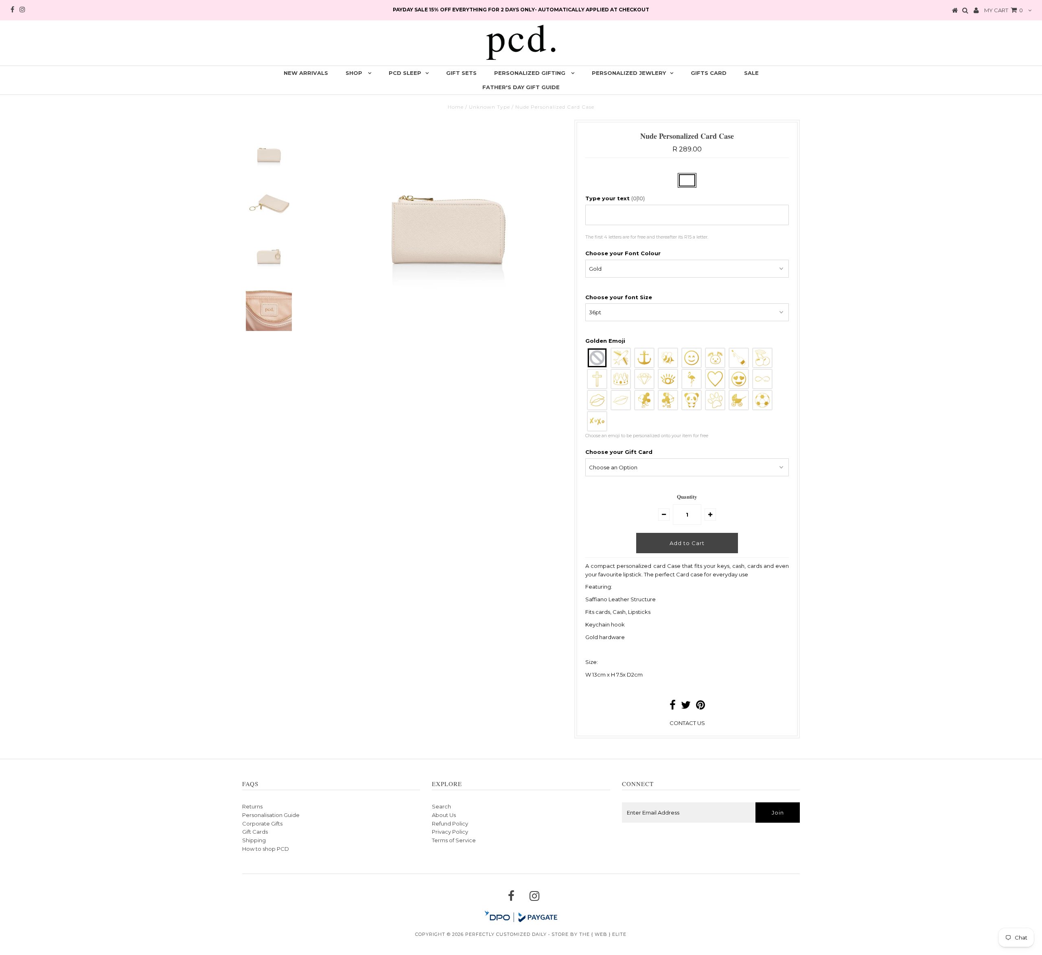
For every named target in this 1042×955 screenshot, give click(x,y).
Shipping (254, 840)
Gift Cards (255, 831)
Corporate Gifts (262, 823)
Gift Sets (461, 73)
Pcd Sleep (405, 73)
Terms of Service (454, 840)
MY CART (1003, 10)
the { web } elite (602, 934)
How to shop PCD (265, 848)
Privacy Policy (450, 831)
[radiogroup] (687, 389)
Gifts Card (709, 73)
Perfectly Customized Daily (506, 934)
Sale (751, 73)
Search (441, 806)
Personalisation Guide (271, 815)
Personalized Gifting (530, 73)
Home (456, 107)
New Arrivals (306, 73)
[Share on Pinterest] (700, 706)
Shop (355, 73)
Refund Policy (450, 823)
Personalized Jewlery (629, 73)
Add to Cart (687, 543)
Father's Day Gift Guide (521, 87)
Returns (252, 806)
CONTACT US (687, 723)
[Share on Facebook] (673, 706)
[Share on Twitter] (686, 706)
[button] (687, 198)
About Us (444, 815)
